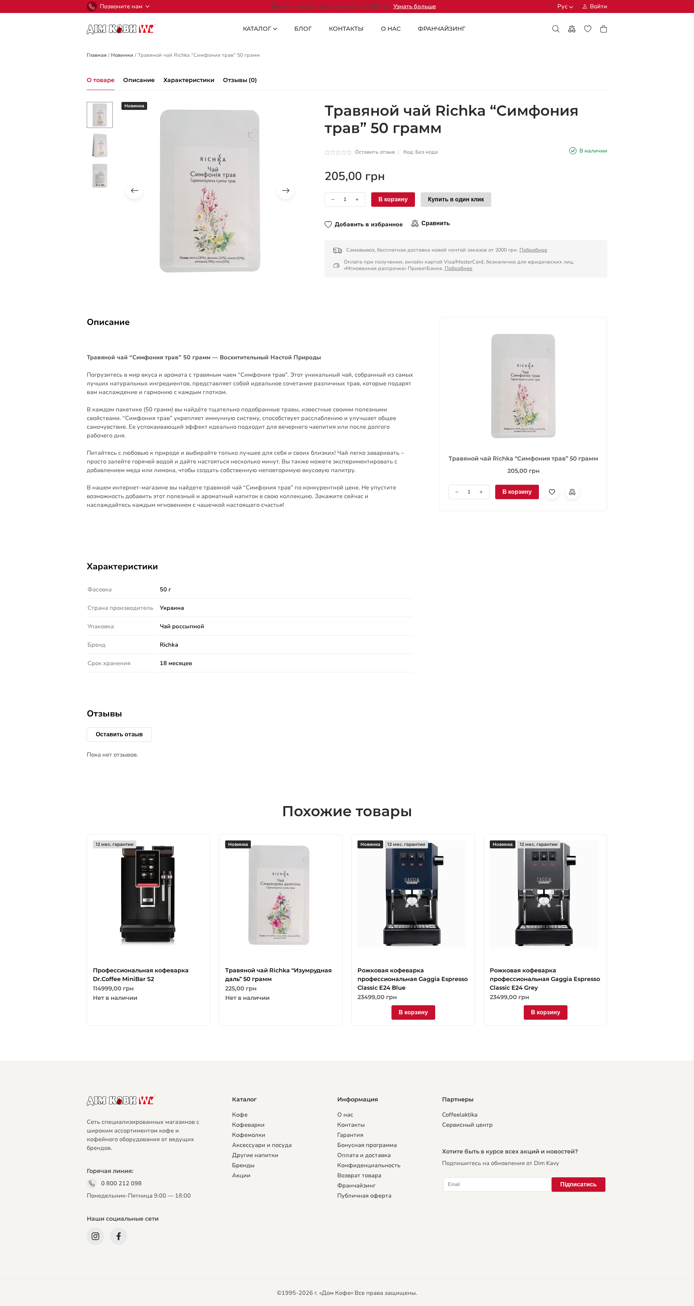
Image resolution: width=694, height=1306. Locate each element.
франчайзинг (441, 28)
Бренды (243, 1165)
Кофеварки (248, 1125)
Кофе (240, 1115)
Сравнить (435, 223)
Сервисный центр (467, 1125)
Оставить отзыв (375, 152)
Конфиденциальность (368, 1165)
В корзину (393, 199)
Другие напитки (255, 1155)
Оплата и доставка (364, 1155)
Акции (241, 1175)
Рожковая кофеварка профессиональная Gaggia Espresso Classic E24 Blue (412, 979)
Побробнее (533, 250)
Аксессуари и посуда (262, 1145)
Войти (598, 6)
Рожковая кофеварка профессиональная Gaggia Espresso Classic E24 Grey (545, 979)
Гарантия (350, 1135)
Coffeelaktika (459, 1115)
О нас (345, 1115)
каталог (257, 28)
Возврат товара (359, 1175)
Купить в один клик (456, 199)
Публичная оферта (364, 1196)
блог (303, 28)
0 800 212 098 (121, 1183)
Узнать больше (414, 6)
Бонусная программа (367, 1145)
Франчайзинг (356, 1186)
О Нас (390, 28)
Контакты (346, 28)
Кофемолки (248, 1135)
